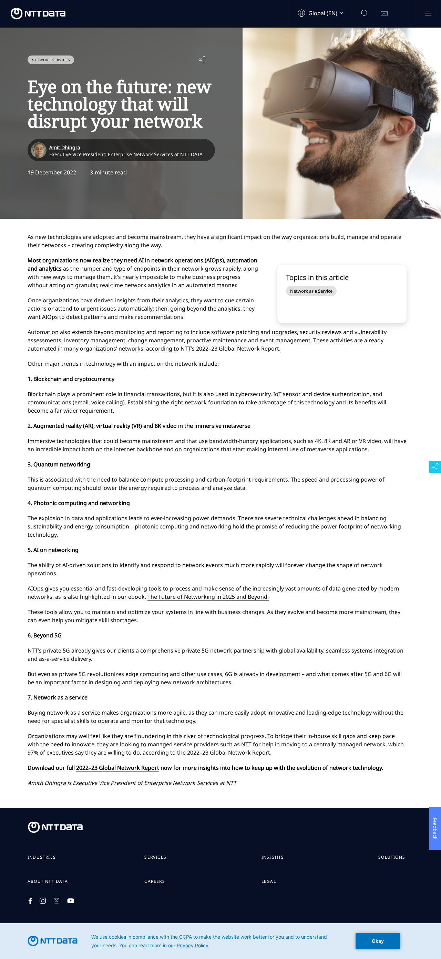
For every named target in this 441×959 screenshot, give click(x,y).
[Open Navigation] (428, 13)
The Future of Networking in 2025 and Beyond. (208, 596)
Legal (268, 881)
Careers (154, 881)
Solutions (391, 857)
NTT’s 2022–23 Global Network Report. (230, 348)
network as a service (73, 712)
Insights (272, 857)
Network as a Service (311, 291)
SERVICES (155, 857)
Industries (42, 857)
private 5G (56, 650)
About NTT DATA (48, 881)
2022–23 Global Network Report (117, 767)
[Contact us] (384, 14)
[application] (220, 941)
